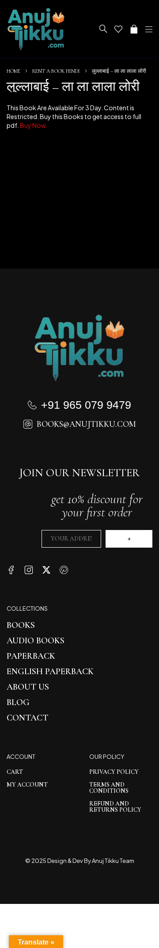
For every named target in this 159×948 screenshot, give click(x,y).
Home (13, 71)
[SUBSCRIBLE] (129, 539)
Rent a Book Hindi (56, 71)
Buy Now (33, 125)
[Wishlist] (118, 29)
